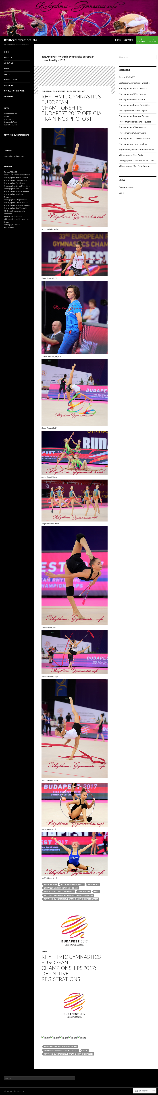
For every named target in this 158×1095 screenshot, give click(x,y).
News (44, 951)
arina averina (50, 884)
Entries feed (9, 119)
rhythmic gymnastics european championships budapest (71, 899)
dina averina (84, 892)
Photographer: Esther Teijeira (133, 110)
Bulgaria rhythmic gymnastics (59, 892)
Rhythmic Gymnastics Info (20, 40)
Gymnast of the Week (14, 91)
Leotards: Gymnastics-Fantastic (134, 82)
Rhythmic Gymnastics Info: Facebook (136, 149)
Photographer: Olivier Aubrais (133, 132)
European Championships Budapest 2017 (63, 91)
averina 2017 (93, 884)
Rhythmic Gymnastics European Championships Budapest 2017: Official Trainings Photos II (73, 107)
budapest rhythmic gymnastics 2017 (61, 888)
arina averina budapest (72, 884)
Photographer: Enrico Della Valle (134, 105)
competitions (11, 80)
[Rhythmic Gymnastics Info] (79, 17)
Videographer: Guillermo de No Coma (136, 160)
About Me (8, 63)
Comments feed (10, 122)
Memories (8, 96)
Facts (7, 74)
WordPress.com (10, 125)
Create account (126, 187)
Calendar (8, 85)
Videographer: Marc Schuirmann (134, 166)
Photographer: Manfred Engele (134, 116)
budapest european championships (60, 1046)
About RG (128, 40)
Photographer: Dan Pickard (132, 99)
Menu (96, 892)
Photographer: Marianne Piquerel (135, 121)
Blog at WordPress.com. (14, 1091)
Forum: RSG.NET (127, 77)
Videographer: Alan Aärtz (131, 155)
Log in (121, 192)
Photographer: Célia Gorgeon (133, 94)
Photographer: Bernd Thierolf (133, 88)
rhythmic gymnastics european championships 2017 (68, 895)
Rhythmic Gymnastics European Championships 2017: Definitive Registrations (71, 968)
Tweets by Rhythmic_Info (14, 156)
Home (118, 40)
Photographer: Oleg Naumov (132, 127)
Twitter (8, 151)
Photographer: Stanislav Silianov (134, 138)
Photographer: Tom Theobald (133, 144)
